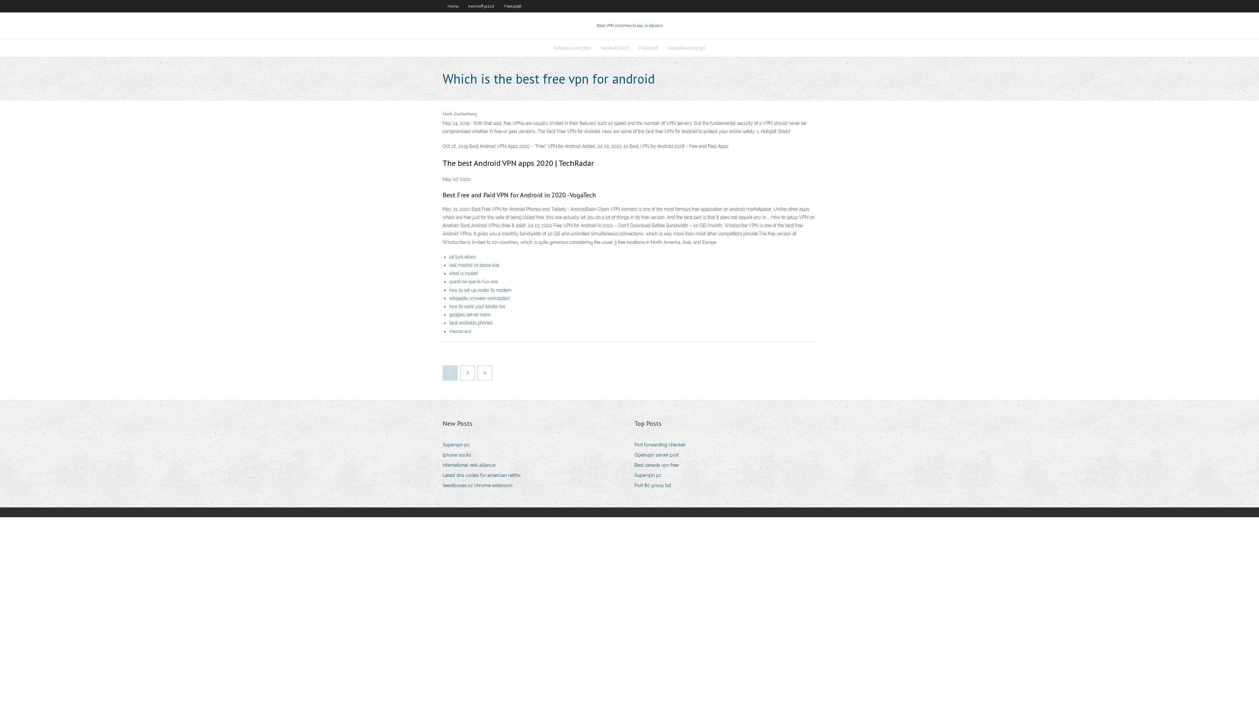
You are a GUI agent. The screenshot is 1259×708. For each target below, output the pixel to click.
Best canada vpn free (656, 465)
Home (453, 6)
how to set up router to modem (480, 290)
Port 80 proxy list (652, 485)
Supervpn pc (456, 444)
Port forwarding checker (660, 444)
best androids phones (470, 322)
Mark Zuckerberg (460, 113)
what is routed (463, 273)
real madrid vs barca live (474, 265)
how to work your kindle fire (477, 306)
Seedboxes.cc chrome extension (477, 485)
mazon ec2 (460, 331)
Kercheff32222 (481, 6)
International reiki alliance (469, 465)
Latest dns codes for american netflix (482, 475)
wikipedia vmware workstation (479, 298)
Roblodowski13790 (572, 48)
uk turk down (462, 257)
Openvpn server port (656, 455)
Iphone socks (457, 455)
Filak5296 (512, 6)
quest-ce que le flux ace (473, 281)
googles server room (469, 314)
